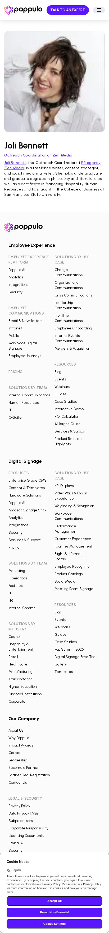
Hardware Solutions (24, 495)
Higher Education (22, 686)
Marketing (16, 571)
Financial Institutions (25, 694)
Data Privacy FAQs (23, 813)
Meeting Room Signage (73, 589)
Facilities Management (73, 546)
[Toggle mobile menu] (99, 10)
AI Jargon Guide (67, 424)
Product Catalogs (68, 574)
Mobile (13, 335)
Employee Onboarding (73, 328)
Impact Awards (20, 745)
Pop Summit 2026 (69, 649)
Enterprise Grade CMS (27, 480)
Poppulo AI (16, 270)
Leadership (17, 760)
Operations (17, 578)
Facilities (15, 585)
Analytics (15, 277)
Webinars (62, 386)
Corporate (16, 701)
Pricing (14, 547)
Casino (14, 636)
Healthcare (17, 664)
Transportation (20, 679)
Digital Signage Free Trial (75, 657)
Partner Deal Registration (29, 775)
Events (60, 379)
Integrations (18, 284)
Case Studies (65, 401)
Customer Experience (72, 539)
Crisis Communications (73, 295)
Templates (63, 671)
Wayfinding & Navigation (74, 506)
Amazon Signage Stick (27, 510)
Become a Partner (23, 767)
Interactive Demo (69, 409)
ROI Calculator (66, 416)
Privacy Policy (19, 806)
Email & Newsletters (25, 321)
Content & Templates (26, 488)
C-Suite (15, 417)
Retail (13, 657)
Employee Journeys (24, 356)
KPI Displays (64, 486)
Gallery (60, 664)
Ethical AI (16, 843)
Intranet (15, 328)
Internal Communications (29, 395)
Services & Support (70, 431)
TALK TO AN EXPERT (67, 10)
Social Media (64, 581)
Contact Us (17, 782)
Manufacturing (20, 671)
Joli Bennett (15, 162)
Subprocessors (20, 821)
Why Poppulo (18, 738)
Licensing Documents (26, 835)
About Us (15, 730)
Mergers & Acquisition (72, 348)
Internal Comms (21, 608)
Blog (57, 372)
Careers (15, 752)
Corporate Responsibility (28, 828)
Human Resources (23, 402)
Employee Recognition (73, 566)
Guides (60, 394)
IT (10, 410)
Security (15, 292)
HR (10, 600)
